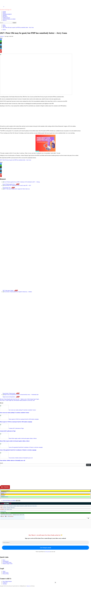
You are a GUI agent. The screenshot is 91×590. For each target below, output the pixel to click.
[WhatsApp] (45, 41)
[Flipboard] (45, 52)
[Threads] (45, 46)
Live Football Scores (7, 562)
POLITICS (5, 16)
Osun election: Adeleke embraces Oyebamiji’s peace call (21, 457)
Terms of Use (5, 572)
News (4, 560)
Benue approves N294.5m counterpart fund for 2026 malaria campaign (24, 419)
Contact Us (5, 582)
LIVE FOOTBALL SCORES (9, 19)
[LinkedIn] (45, 48)
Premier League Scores (7, 563)
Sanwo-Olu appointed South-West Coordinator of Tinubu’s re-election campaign (26, 447)
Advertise (5, 583)
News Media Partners (7, 581)
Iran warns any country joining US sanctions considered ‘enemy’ (22, 410)
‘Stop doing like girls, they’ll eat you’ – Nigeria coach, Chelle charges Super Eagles (19, 399)
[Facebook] (45, 39)
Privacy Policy (6, 573)
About (4, 571)
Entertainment (6, 561)
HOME (4, 11)
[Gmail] (45, 50)
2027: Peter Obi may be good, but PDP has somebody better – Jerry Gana (15, 160)
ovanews (2, 36)
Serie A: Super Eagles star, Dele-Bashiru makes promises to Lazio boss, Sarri (17, 400)
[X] (45, 43)
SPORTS (5, 15)
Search (1, 463)
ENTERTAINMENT (7, 14)
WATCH (4, 20)
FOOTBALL (4, 492)
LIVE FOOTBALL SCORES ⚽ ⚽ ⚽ (11, 500)
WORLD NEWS (6, 17)
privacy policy (47, 551)
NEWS (4, 13)
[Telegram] (45, 45)
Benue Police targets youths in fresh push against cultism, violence (23, 438)
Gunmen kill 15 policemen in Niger (16, 428)
